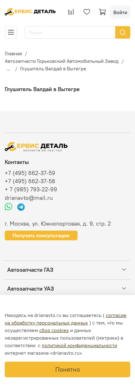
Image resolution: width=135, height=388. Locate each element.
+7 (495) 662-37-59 (30, 173)
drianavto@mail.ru (29, 197)
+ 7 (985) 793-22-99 (31, 189)
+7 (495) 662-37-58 (30, 181)
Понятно (67, 369)
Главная (13, 53)
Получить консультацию (41, 235)
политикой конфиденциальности (79, 345)
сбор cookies (54, 330)
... (8, 68)
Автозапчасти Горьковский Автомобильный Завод (62, 61)
